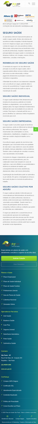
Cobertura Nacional (9, 299)
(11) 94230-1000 (6, 364)
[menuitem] (28, 4)
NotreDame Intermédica (11, 334)
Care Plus (6, 325)
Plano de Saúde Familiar (11, 286)
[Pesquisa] (28, 4)
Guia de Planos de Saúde (11, 295)
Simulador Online (9, 304)
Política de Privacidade (11, 401)
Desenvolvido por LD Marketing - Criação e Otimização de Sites (19, 422)
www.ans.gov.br (6, 369)
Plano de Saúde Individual (12, 281)
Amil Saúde (7, 316)
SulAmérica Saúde (9, 343)
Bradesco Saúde (8, 320)
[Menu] (32, 4)
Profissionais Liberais (10, 290)
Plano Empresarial (9, 277)
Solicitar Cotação (19, 258)
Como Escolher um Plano (11, 406)
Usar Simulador (19, 264)
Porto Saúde (7, 339)
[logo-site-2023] (16, 4)
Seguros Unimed (8, 329)
